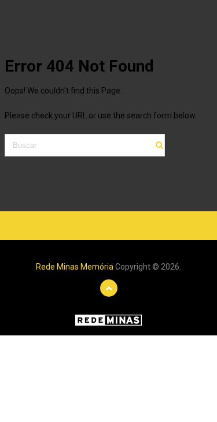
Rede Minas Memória (74, 266)
